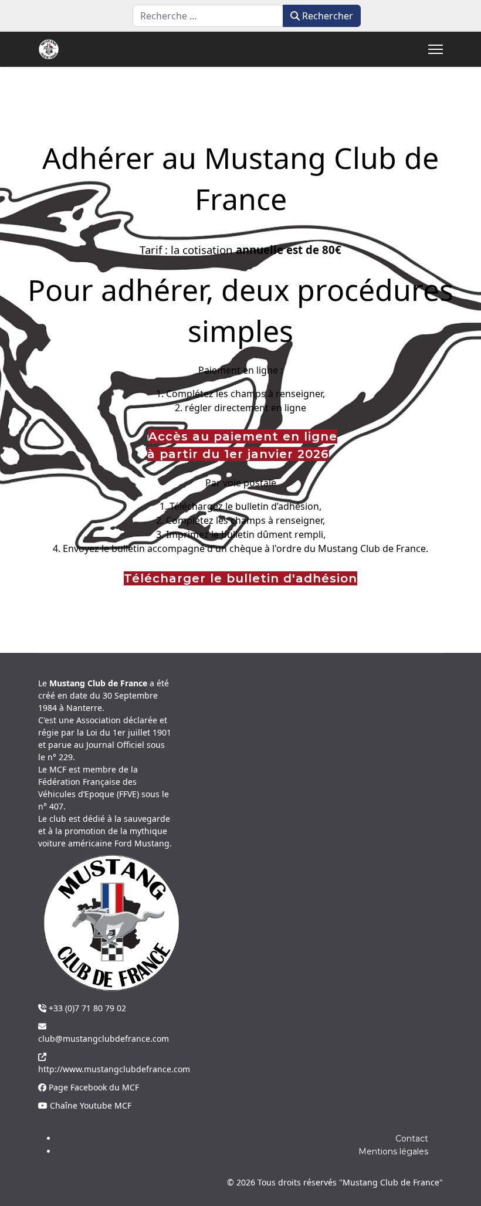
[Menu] (435, 49)
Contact (411, 1138)
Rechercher (326, 15)
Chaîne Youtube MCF (89, 1105)
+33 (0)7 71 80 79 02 (86, 1008)
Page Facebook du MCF (92, 1087)
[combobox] (208, 16)
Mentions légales (393, 1151)
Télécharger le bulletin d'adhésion (240, 578)
